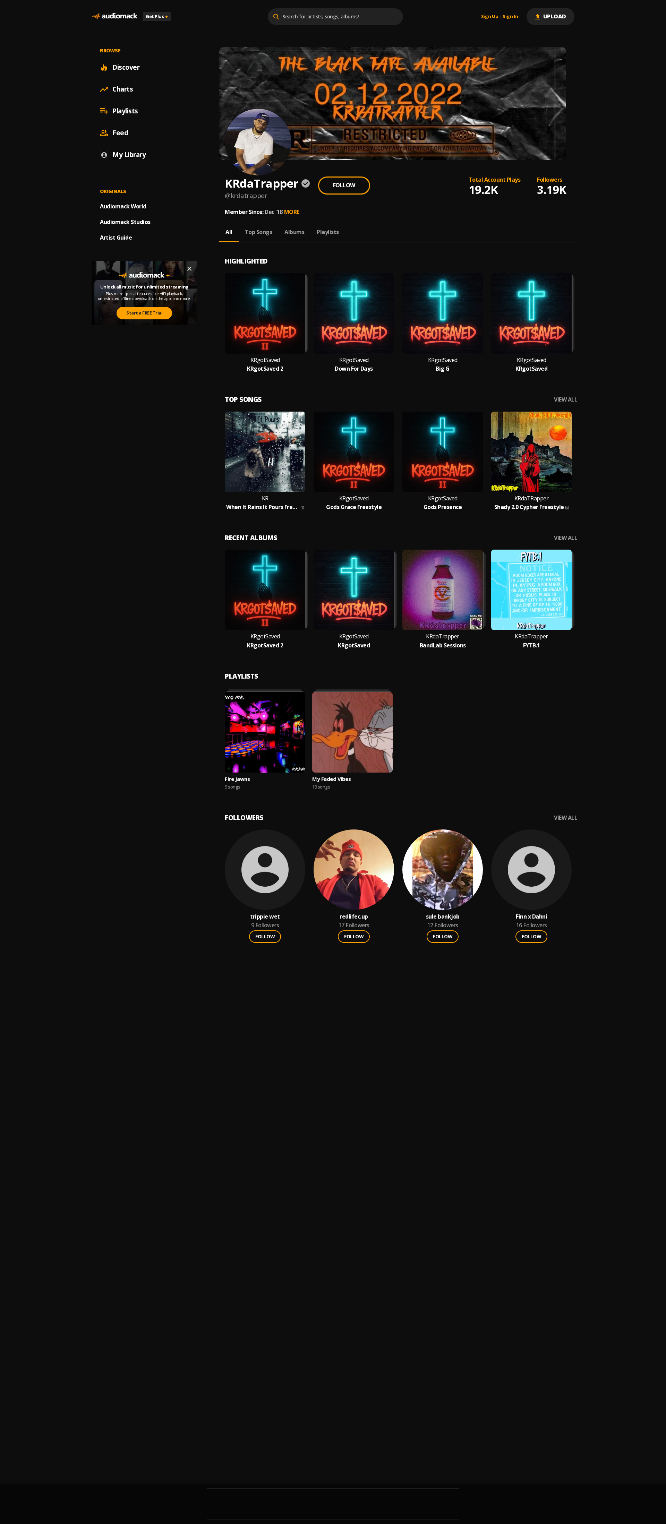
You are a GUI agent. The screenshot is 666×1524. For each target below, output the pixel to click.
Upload (554, 16)
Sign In (510, 16)
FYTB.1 (531, 645)
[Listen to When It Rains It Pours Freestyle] (265, 452)
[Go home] (114, 16)
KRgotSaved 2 (265, 368)
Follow (344, 185)
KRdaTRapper (531, 498)
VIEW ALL (565, 399)
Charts (122, 89)
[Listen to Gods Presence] (442, 452)
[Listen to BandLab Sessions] (442, 590)
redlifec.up (354, 916)
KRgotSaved (265, 360)
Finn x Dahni (531, 916)
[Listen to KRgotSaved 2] (265, 313)
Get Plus (157, 16)
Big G (443, 368)
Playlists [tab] (328, 232)
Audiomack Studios (125, 222)
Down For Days (354, 368)
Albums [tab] (294, 232)
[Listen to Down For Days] (354, 313)
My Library (129, 154)
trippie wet (265, 916)
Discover (125, 67)
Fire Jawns (237, 778)
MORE (291, 212)
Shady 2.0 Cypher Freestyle (529, 507)
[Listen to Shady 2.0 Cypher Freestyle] (531, 452)
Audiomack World (123, 206)
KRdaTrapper (442, 636)
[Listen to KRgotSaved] (531, 313)
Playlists (125, 110)
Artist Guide (116, 237)
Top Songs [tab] (258, 232)
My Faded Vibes (331, 778)
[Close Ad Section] (189, 268)
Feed (120, 132)
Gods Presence (443, 507)
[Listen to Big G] (442, 313)
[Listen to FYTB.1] (531, 590)
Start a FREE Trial (144, 313)
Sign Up (489, 16)
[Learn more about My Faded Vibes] (352, 732)
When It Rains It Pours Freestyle (262, 507)
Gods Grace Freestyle (354, 507)
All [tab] (228, 232)
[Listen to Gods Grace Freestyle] (354, 452)
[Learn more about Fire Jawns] (265, 732)
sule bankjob (443, 916)
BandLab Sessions (443, 645)
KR (265, 498)
